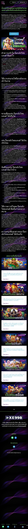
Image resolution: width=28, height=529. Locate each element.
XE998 (25, 23)
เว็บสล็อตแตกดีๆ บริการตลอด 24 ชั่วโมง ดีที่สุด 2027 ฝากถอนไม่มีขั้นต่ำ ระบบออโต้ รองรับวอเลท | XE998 (13, 324)
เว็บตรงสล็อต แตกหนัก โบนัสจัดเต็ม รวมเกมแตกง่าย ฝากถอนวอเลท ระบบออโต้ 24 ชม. (13, 400)
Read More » (6, 279)
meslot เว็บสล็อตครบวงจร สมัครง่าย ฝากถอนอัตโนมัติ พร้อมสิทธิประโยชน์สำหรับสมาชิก (13, 275)
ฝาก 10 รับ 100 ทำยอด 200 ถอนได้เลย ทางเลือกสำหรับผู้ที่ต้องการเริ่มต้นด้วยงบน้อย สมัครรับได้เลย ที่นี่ (13, 376)
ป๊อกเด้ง (4, 64)
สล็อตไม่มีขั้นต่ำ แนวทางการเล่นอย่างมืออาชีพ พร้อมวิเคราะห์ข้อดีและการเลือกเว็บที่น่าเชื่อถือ (14, 350)
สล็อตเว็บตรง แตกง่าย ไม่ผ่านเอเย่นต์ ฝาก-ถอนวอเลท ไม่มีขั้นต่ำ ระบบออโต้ (13, 299)
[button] (14, 409)
